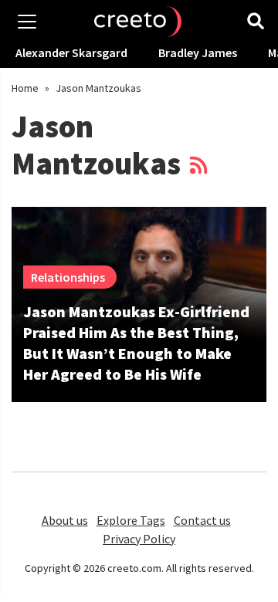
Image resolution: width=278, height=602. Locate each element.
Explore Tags (131, 520)
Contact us (202, 520)
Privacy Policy (139, 538)
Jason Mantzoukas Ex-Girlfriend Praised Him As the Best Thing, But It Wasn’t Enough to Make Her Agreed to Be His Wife (136, 343)
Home (25, 88)
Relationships (68, 277)
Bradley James (197, 52)
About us (65, 520)
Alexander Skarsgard (71, 52)
